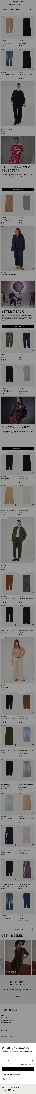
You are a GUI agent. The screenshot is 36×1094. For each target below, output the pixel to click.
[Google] (4, 1079)
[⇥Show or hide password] (32, 1061)
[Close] (33, 1046)
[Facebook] (9, 1079)
